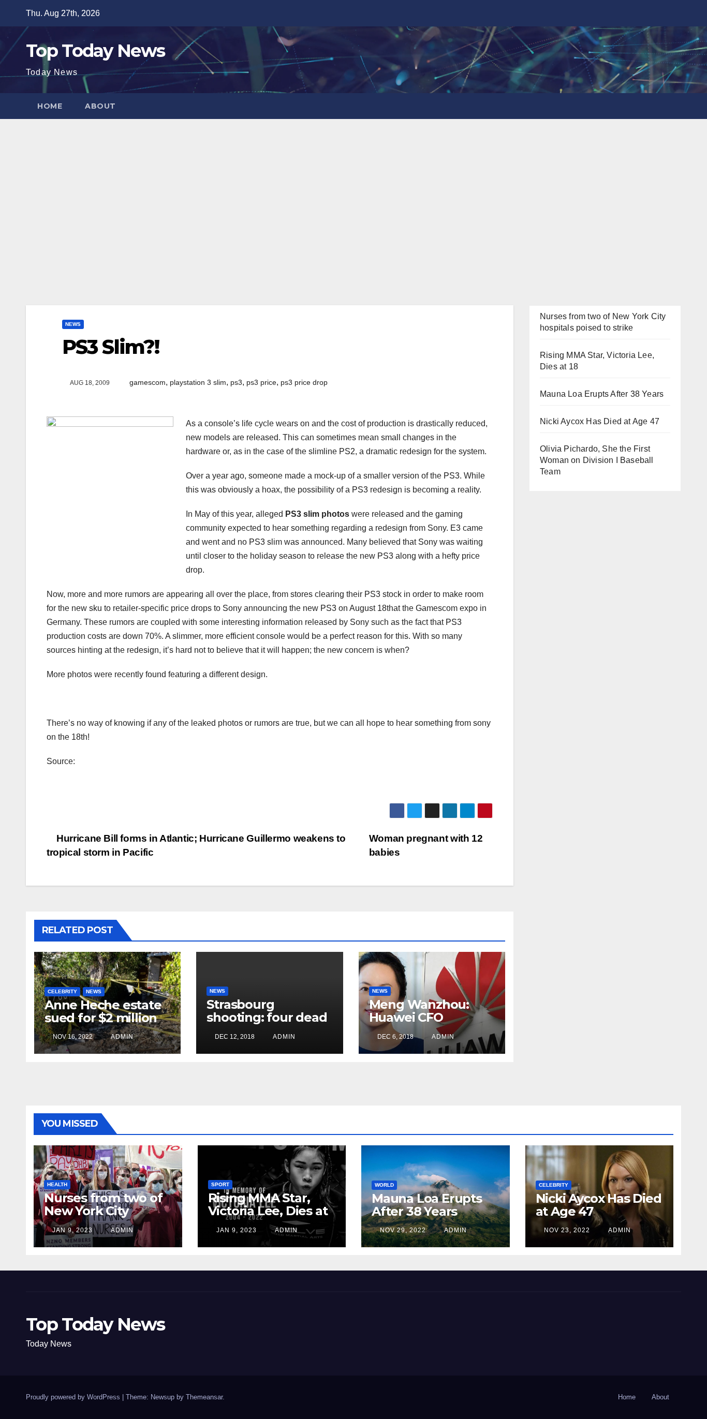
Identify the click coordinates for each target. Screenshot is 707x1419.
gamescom (147, 382)
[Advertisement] (353, 196)
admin (121, 1036)
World (384, 1185)
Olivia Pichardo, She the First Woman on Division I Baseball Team (597, 460)
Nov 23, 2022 (567, 1230)
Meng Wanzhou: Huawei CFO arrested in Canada (426, 1017)
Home (49, 106)
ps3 (236, 382)
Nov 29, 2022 (403, 1230)
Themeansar (204, 1397)
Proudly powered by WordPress (74, 1397)
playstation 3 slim (198, 382)
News (73, 324)
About (100, 106)
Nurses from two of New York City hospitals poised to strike (103, 1217)
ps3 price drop (304, 382)
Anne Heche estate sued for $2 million (103, 1011)
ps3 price (261, 382)
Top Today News (95, 51)
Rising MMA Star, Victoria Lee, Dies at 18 (268, 1210)
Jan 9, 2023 (72, 1230)
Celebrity (62, 991)
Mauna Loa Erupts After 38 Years (602, 394)
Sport (220, 1184)
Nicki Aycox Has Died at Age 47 (599, 421)
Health (57, 1184)
